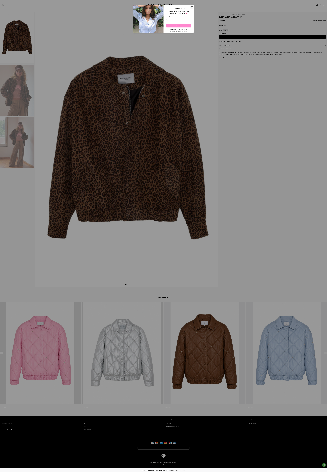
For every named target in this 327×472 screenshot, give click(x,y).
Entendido (182, 470)
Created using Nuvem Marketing (178, 31)
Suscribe (178, 26)
